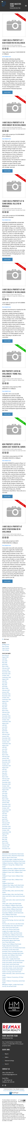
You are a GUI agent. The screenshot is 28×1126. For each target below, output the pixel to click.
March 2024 (5, 710)
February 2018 (6, 845)
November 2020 (6, 784)
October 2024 (5, 697)
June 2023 (4, 727)
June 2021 (4, 771)
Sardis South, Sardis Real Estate (10, 964)
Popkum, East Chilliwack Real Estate (11, 944)
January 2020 (5, 802)
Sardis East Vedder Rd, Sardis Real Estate (16, 46)
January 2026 (5, 670)
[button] (3, 1085)
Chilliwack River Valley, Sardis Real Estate (13, 885)
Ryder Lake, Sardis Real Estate (16, 625)
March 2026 (5, 666)
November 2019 (6, 806)
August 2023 (5, 723)
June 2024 (4, 705)
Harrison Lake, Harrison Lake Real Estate (12, 612)
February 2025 (6, 690)
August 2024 (5, 701)
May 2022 (4, 751)
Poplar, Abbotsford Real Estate (16, 620)
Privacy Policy (6, 1090)
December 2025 (6, 672)
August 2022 (5, 745)
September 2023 (6, 721)
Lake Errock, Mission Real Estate (11, 614)
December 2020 (6, 782)
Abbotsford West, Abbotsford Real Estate (9, 588)
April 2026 (4, 664)
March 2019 (5, 821)
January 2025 (5, 692)
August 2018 (5, 834)
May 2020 (4, 795)
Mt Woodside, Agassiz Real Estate (11, 940)
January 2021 (5, 780)
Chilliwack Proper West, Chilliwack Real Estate (13, 597)
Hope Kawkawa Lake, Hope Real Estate (12, 925)
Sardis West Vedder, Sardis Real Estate (9, 630)
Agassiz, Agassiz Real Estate (9, 857)
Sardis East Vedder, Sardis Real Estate (12, 628)
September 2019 (6, 810)
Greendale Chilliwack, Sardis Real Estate (14, 608)
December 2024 (6, 694)
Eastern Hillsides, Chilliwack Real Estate (12, 907)
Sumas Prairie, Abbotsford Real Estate (12, 970)
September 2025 (6, 677)
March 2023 (5, 732)
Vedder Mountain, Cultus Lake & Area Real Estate (11, 633)
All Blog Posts (5, 644)
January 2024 (5, 714)
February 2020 (6, 800)
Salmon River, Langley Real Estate (11, 959)
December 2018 (6, 826)
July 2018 (4, 835)
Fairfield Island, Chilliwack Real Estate (15, 535)
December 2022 (6, 738)
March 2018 (5, 843)
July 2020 (4, 791)
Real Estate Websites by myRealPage (17, 1090)
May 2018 (4, 839)
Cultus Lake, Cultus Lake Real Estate (11, 604)
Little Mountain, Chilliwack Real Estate (12, 935)
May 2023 (4, 729)
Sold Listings (5, 650)
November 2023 (6, 718)
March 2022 (5, 754)
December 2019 (6, 804)
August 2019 (5, 811)
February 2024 (6, 712)
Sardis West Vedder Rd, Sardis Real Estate (17, 629)
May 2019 (4, 817)
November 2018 (6, 828)
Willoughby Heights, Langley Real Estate (12, 984)
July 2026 (4, 659)
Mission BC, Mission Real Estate (13, 618)
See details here (6, 56)
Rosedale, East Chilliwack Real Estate (12, 955)
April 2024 (4, 708)
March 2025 (5, 688)
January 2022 (5, 758)
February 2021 (6, 778)
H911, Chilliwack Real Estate (9, 914)
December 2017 (6, 848)
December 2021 (6, 760)
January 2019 (5, 824)
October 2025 (5, 675)
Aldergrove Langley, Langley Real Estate (12, 859)
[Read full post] (14, 26)
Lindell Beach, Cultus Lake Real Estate (14, 615)
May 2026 (4, 662)
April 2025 (4, 686)
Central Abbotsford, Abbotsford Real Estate (13, 861)
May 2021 (4, 773)
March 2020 (5, 799)
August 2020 (5, 789)
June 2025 (4, 683)
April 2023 (4, 730)
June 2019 (4, 815)
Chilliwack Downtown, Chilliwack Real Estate (13, 863)
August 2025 (5, 679)
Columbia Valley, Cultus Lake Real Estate (12, 894)
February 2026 (6, 668)
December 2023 (6, 716)
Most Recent (5, 655)
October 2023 (5, 719)
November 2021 (6, 762)
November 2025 (6, 673)
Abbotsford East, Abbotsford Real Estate (14, 587)
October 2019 (5, 808)
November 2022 (6, 740)
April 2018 (4, 841)
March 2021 (5, 777)
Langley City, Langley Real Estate (10, 931)
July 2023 (4, 725)
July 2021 (4, 769)
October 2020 (5, 786)
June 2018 (4, 837)
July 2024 (4, 703)
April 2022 (4, 753)
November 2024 (6, 696)
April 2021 (4, 775)
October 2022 (5, 742)
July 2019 (4, 813)
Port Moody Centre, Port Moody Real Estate (13, 947)
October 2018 (5, 830)
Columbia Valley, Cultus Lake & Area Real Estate (11, 601)
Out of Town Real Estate (14, 619)
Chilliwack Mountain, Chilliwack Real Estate (13, 593)
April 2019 (4, 819)
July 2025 (4, 681)
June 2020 (4, 793)
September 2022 (6, 743)
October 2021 (5, 764)
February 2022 (6, 756)
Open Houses (5, 648)
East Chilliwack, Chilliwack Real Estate (12, 905)
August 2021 (5, 767)
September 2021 (6, 765)
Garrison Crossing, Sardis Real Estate (12, 911)
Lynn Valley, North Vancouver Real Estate (13, 936)
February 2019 (6, 823)
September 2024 (6, 699)
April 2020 (4, 797)
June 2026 (4, 661)
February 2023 (6, 734)
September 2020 (6, 788)
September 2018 (6, 832)
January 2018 (5, 847)
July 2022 (4, 747)
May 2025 (4, 684)
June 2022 (4, 749)
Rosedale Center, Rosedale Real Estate (14, 623)
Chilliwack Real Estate (6, 598)
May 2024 (4, 707)
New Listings (5, 646)
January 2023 (5, 736)
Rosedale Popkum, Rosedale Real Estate (16, 210)
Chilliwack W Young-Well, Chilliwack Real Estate (13, 599)
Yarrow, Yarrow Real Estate (12, 636)
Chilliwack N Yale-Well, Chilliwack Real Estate (14, 870)
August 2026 (5, 657)
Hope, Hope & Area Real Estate (10, 927)
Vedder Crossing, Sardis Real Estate (18, 631)
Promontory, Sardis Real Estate (10, 949)
